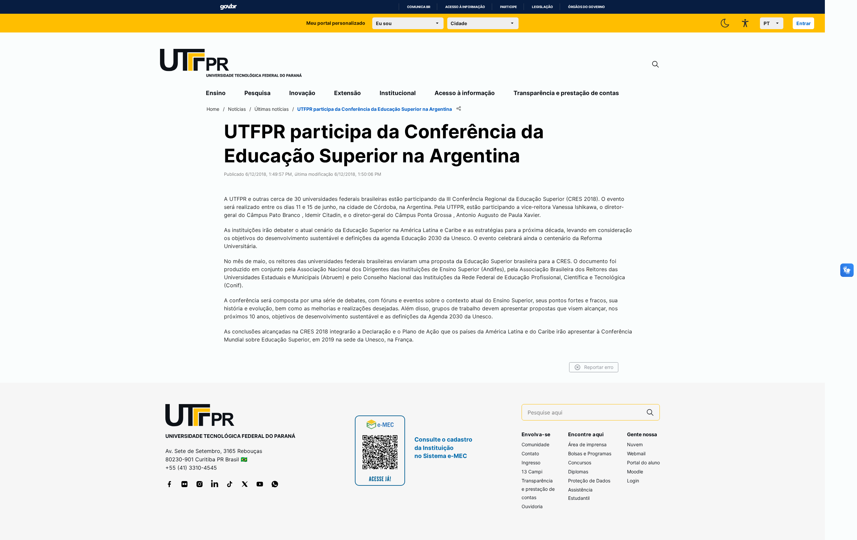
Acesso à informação (465, 7)
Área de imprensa (587, 444)
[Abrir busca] (655, 64)
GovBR (228, 7)
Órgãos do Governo (586, 7)
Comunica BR (418, 7)
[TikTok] (230, 484)
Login (633, 480)
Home (213, 109)
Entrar (803, 23)
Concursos (579, 462)
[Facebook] (169, 484)
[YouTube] (260, 484)
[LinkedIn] (215, 484)
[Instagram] (200, 484)
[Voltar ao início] (202, 416)
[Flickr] (184, 484)
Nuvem (635, 444)
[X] (245, 484)
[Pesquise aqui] (650, 412)
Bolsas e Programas (589, 453)
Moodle (635, 471)
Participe (508, 7)
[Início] (231, 64)
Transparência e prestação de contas (566, 92)
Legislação (542, 7)
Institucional (398, 92)
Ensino (216, 92)
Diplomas (578, 471)
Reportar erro (598, 367)
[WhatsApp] (275, 484)
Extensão (347, 92)
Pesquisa (257, 92)
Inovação (302, 92)
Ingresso (531, 462)
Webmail (636, 453)
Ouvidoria (532, 506)
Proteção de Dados (589, 480)
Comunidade (535, 444)
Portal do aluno (643, 462)
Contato (530, 453)
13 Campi (532, 471)
